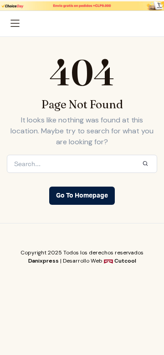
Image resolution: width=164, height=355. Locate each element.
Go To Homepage (82, 196)
